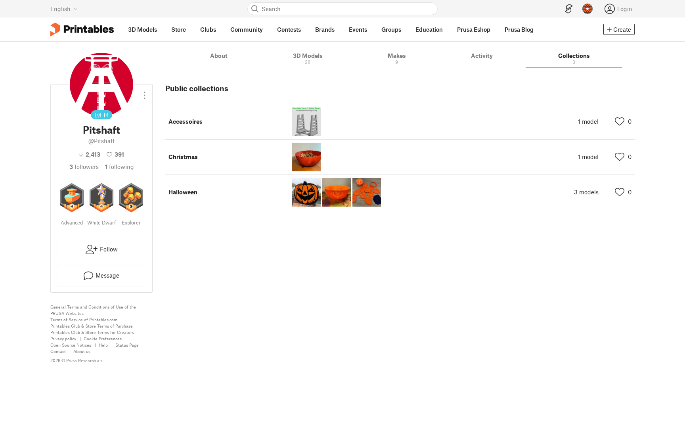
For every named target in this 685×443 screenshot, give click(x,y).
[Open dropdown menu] (145, 92)
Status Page (127, 344)
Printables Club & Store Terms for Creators (92, 332)
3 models (586, 192)
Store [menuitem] (178, 29)
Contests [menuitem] (289, 29)
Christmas (183, 156)
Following (119, 166)
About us (81, 351)
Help (103, 344)
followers (84, 166)
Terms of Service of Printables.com (83, 319)
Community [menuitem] (246, 29)
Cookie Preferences (103, 338)
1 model (588, 121)
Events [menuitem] (358, 29)
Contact (58, 351)
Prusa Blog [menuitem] (519, 29)
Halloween (182, 192)
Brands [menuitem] (325, 29)
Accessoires (185, 121)
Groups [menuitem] (391, 29)
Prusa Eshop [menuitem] (473, 29)
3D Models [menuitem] (142, 29)
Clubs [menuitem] (208, 29)
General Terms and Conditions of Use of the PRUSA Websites (93, 310)
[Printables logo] (82, 29)
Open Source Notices (70, 344)
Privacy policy (63, 338)
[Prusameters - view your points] (587, 9)
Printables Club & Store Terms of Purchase (91, 325)
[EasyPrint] (569, 9)
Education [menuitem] (429, 29)
